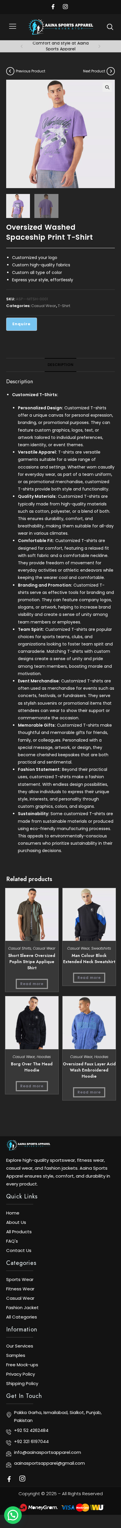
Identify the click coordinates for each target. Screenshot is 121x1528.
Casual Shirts (19, 948)
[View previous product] (10, 71)
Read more (31, 983)
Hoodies (44, 1056)
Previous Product (30, 71)
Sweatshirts (101, 948)
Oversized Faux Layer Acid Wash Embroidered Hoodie (89, 1070)
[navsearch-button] (110, 26)
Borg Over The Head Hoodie (32, 1067)
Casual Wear (43, 306)
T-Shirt (64, 306)
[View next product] (111, 71)
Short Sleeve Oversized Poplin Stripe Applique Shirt (31, 962)
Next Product (94, 71)
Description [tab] (60, 364)
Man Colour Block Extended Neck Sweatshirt (89, 959)
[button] (12, 27)
